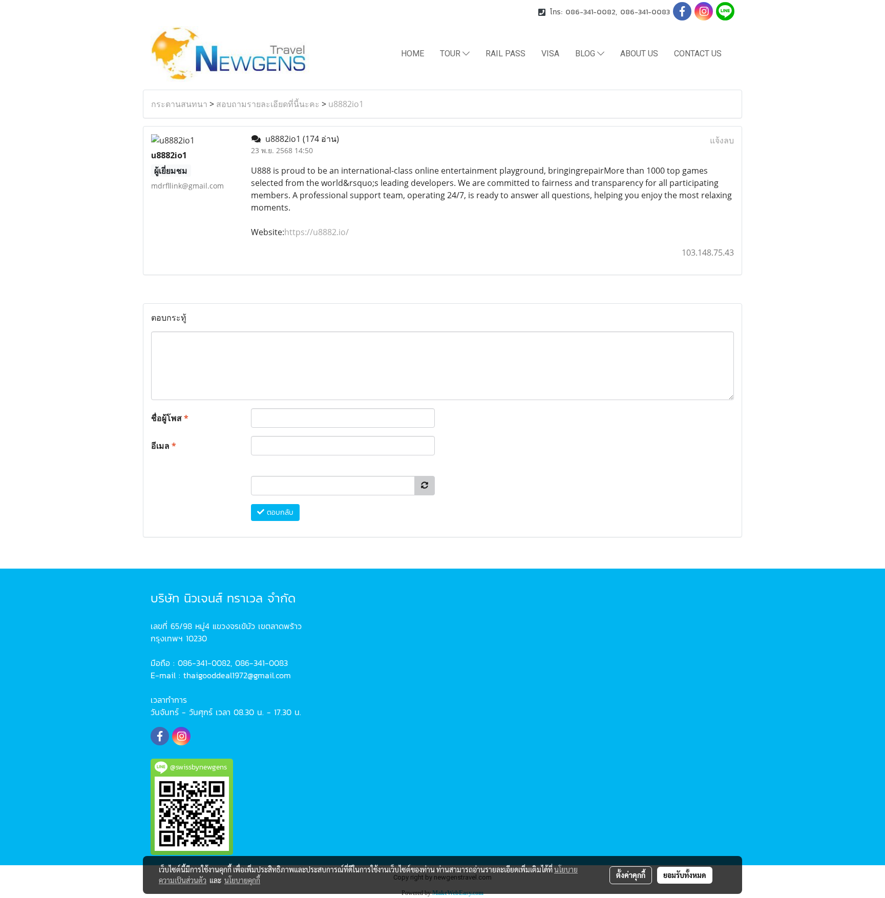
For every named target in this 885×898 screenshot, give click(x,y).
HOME (412, 53)
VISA (550, 53)
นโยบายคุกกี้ (242, 880)
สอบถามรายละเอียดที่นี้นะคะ (268, 104)
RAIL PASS (505, 53)
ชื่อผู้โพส (169, 418)
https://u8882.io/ (316, 232)
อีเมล (163, 445)
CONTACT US (698, 53)
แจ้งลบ (722, 140)
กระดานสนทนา (179, 104)
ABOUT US (639, 53)
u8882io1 (346, 104)
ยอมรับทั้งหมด (684, 875)
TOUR (451, 53)
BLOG (586, 53)
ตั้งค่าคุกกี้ (630, 875)
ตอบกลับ (278, 512)
